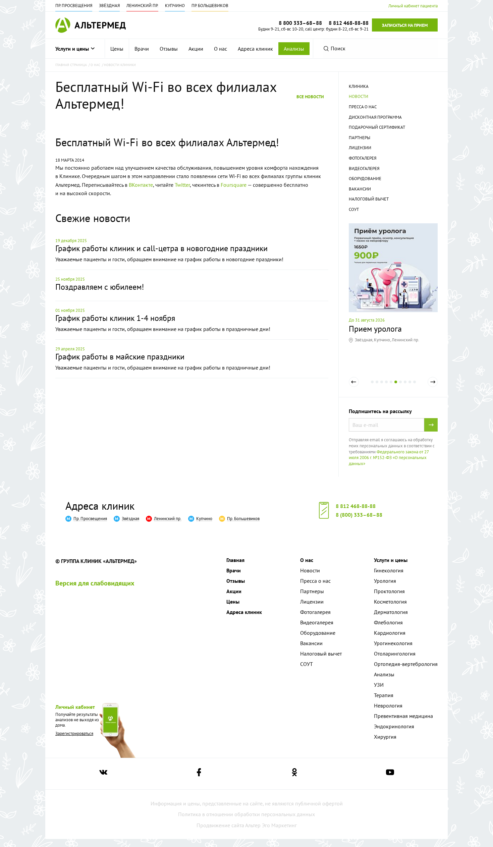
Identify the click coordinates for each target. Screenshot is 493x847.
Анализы (294, 48)
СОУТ (354, 209)
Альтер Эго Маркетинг (271, 825)
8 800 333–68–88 (300, 22)
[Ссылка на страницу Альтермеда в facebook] (199, 773)
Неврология (388, 705)
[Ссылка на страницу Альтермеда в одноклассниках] (294, 773)
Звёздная (109, 5)
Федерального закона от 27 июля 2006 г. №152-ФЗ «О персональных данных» (389, 458)
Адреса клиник (255, 48)
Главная (235, 560)
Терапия (383, 695)
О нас (220, 48)
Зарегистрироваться (74, 733)
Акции (195, 48)
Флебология (388, 622)
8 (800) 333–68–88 (359, 514)
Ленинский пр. (142, 5)
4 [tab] (386, 386)
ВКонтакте (141, 184)
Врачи (141, 48)
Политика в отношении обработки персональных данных (246, 814)
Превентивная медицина (403, 716)
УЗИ (379, 684)
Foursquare (233, 184)
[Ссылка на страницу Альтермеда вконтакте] (103, 773)
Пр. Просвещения (73, 5)
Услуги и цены (72, 48)
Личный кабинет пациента (413, 6)
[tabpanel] (393, 283)
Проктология (389, 591)
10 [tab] (414, 386)
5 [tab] (391, 386)
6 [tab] (395, 386)
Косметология (390, 601)
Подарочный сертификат (377, 127)
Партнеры (359, 137)
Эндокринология (394, 726)
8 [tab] (405, 386)
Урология (385, 580)
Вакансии (360, 189)
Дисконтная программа (375, 117)
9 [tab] (409, 386)
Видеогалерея (364, 168)
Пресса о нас (363, 107)
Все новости (310, 96)
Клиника (359, 86)
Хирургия (385, 736)
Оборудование (365, 178)
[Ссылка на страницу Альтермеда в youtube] (390, 773)
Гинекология (388, 570)
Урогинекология (393, 643)
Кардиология (389, 632)
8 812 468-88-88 (356, 506)
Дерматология (391, 612)
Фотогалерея (362, 158)
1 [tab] (372, 386)
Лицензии (360, 148)
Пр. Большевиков (209, 5)
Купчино (175, 5)
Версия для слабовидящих (94, 583)
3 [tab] (381, 386)
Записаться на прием (405, 25)
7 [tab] (400, 386)
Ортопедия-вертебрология (406, 664)
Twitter (182, 184)
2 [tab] (377, 386)
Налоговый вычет (369, 199)
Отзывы (169, 48)
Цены (116, 48)
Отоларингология (395, 653)
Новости (358, 96)
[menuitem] (117, 48)
